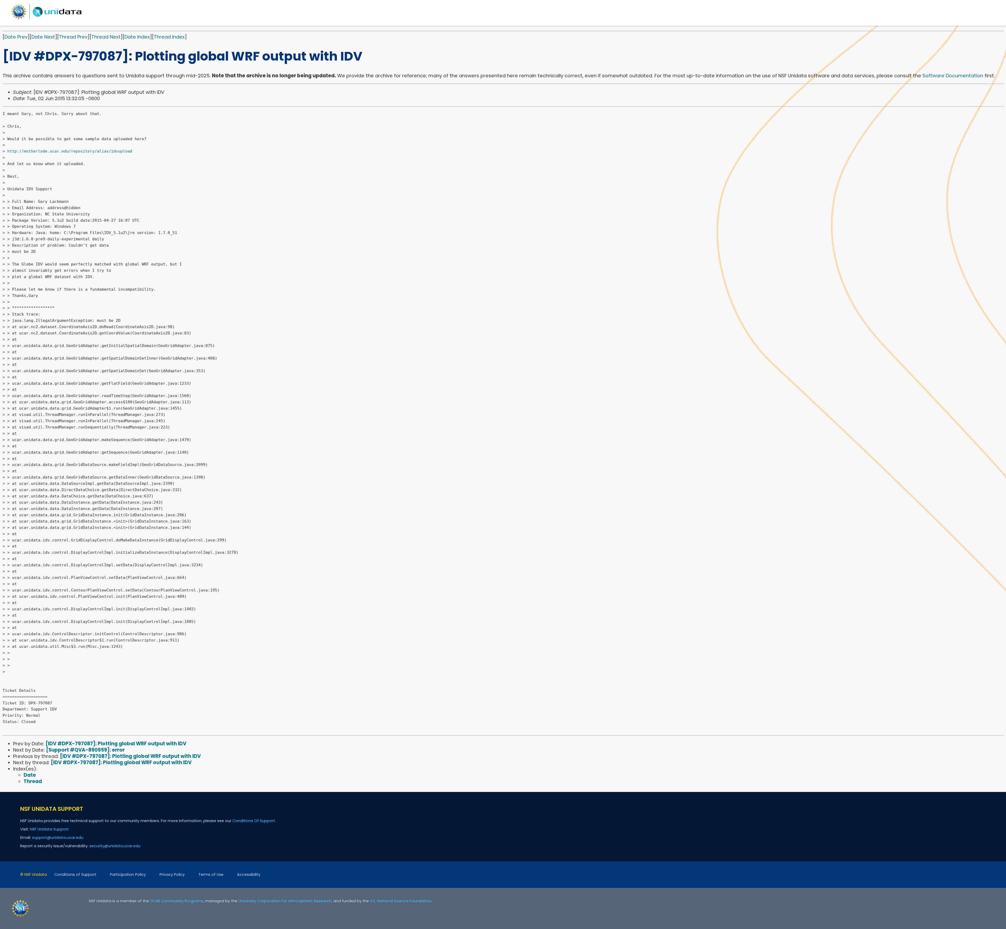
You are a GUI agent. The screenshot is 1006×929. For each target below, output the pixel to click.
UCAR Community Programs (176, 901)
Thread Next (106, 37)
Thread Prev (73, 37)
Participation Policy (128, 874)
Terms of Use (210, 874)
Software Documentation (952, 75)
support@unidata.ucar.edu (57, 837)
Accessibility (248, 874)
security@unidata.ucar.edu (114, 846)
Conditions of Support (75, 874)
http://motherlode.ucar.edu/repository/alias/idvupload (69, 151)
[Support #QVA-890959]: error (85, 750)
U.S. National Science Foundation (400, 901)
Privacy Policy (172, 874)
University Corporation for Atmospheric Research (284, 901)
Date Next (43, 37)
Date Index (137, 37)
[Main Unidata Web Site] (46, 19)
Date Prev (16, 37)
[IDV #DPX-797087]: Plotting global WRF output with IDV (116, 743)
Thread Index (169, 37)
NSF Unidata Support (49, 829)
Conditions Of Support (253, 820)
